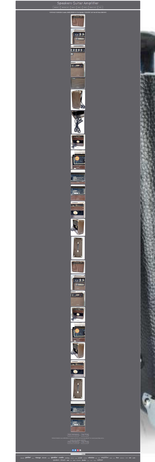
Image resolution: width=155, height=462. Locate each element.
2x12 (71, 460)
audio (134, 457)
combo (61, 457)
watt (68, 460)
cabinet (100, 460)
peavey (33, 458)
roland (88, 460)
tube (130, 457)
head (74, 460)
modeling (67, 457)
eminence (122, 457)
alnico (91, 460)
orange (76, 458)
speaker (54, 457)
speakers (56, 460)
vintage (38, 457)
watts (49, 457)
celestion (91, 457)
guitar (28, 457)
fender (84, 460)
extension (72, 458)
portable (80, 457)
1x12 (126, 457)
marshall (85, 457)
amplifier (104, 457)
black (63, 460)
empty (95, 460)
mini (99, 457)
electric (44, 457)
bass (117, 457)
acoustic (78, 460)
